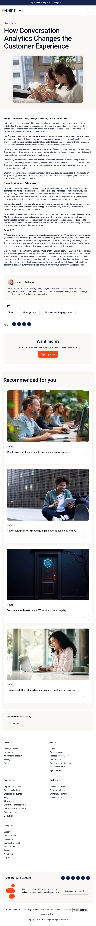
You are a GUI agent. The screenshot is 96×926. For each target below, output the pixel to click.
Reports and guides (12, 786)
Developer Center (57, 767)
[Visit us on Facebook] (78, 878)
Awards (7, 850)
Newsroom (8, 854)
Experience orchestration (15, 805)
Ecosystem (29, 312)
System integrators (58, 794)
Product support (57, 752)
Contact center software (15, 808)
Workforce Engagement (58, 312)
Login (52, 748)
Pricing (7, 759)
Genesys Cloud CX (12, 748)
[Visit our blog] (88, 878)
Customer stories (11, 812)
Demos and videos (12, 790)
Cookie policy (47, 914)
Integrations (9, 752)
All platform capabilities (14, 756)
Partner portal (56, 797)
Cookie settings (80, 910)
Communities (55, 759)
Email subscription (40, 909)
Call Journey (34, 251)
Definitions (8, 816)
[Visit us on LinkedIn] (63, 878)
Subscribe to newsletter (75, 891)
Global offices (10, 835)
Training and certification (60, 763)
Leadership (8, 839)
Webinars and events (13, 794)
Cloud (11, 312)
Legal (6, 857)
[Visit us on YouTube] (83, 878)
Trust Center (9, 846)
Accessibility (56, 909)
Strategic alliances (58, 790)
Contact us (14, 723)
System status (56, 770)
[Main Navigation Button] (90, 10)
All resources (9, 801)
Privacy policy (25, 909)
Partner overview (57, 786)
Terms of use (11, 909)
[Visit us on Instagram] (68, 878)
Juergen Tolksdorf (25, 282)
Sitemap (67, 909)
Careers (7, 832)
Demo (6, 763)
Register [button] (58, 2)
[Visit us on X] (73, 878)
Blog (6, 797)
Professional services (59, 756)
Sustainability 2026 (12, 843)
